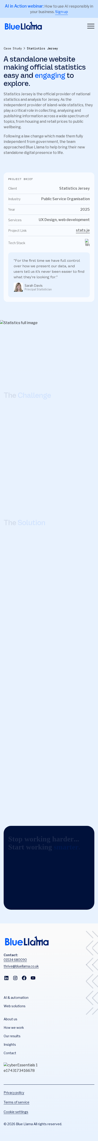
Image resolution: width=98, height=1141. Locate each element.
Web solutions (15, 1006)
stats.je (83, 230)
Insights (10, 1044)
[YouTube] (33, 978)
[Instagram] (15, 978)
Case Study (13, 48)
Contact (10, 1053)
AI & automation (16, 997)
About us (10, 1019)
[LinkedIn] (6, 978)
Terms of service (16, 1102)
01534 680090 (15, 960)
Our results (12, 1036)
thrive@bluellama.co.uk (21, 966)
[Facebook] (24, 978)
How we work (14, 1027)
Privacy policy (14, 1093)
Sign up (61, 12)
